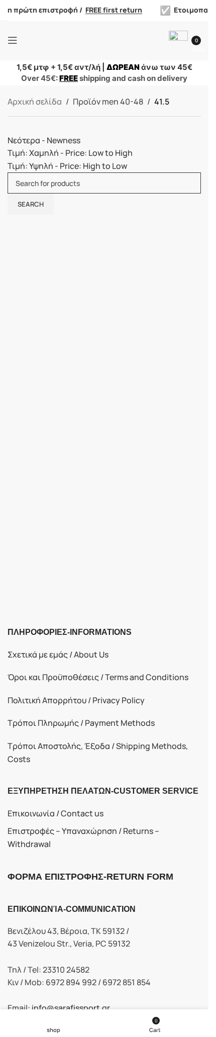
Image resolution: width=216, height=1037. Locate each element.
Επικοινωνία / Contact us (55, 813)
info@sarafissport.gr (71, 1007)
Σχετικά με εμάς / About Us (58, 654)
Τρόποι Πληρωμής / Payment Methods (81, 722)
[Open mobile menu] (13, 40)
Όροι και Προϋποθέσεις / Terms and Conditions (98, 677)
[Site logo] (104, 39)
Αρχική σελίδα (35, 101)
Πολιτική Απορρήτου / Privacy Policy (76, 700)
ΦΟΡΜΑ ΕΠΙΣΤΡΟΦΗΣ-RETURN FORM (90, 877)
